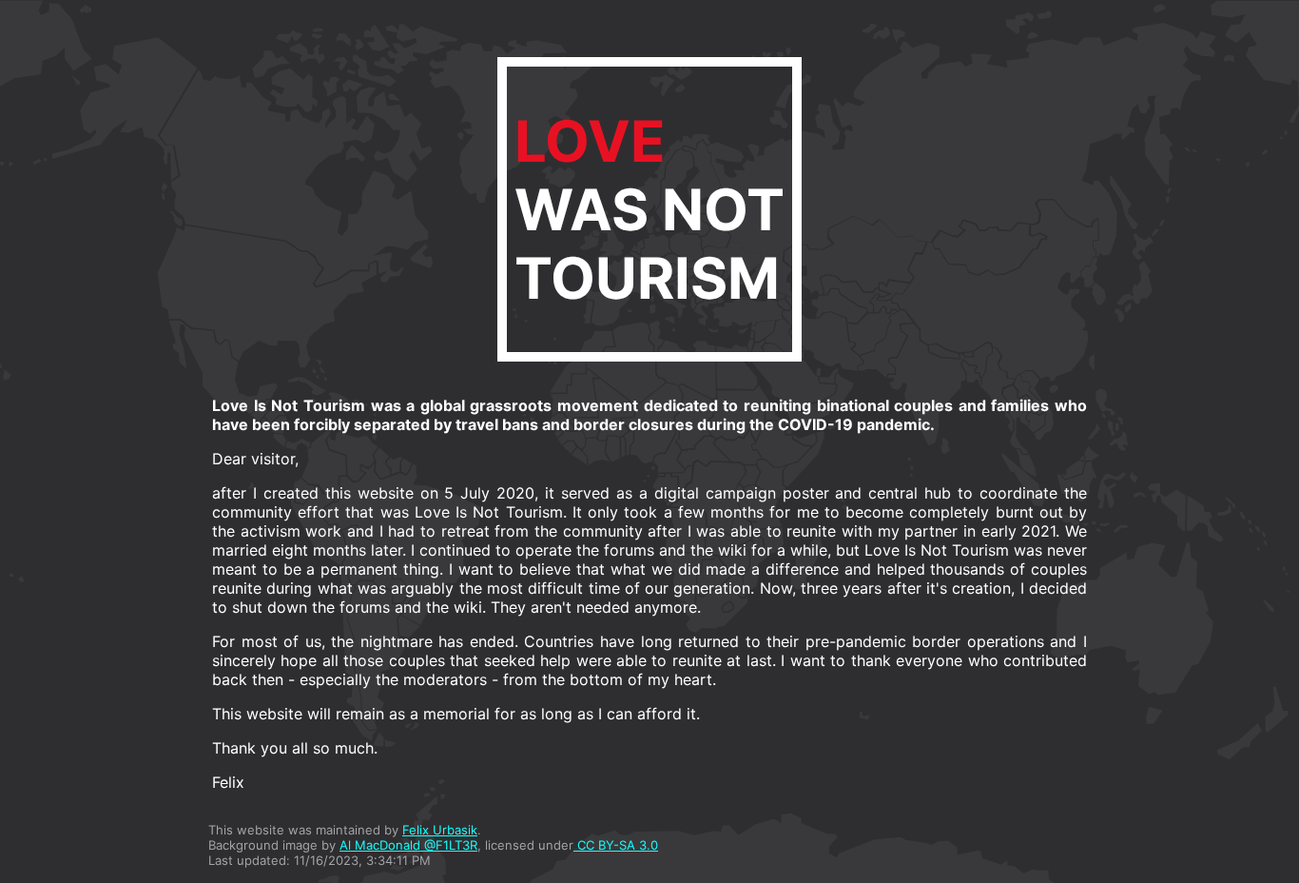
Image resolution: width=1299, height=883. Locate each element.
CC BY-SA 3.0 (615, 845)
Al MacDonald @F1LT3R (408, 845)
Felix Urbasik (439, 829)
